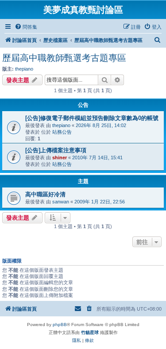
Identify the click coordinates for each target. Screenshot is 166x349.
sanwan (60, 201)
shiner (59, 157)
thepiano (24, 68)
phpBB (60, 324)
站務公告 (62, 132)
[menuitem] (26, 27)
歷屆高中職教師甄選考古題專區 (64, 58)
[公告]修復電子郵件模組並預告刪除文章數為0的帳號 (91, 118)
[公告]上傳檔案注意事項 (55, 150)
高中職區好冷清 (45, 194)
